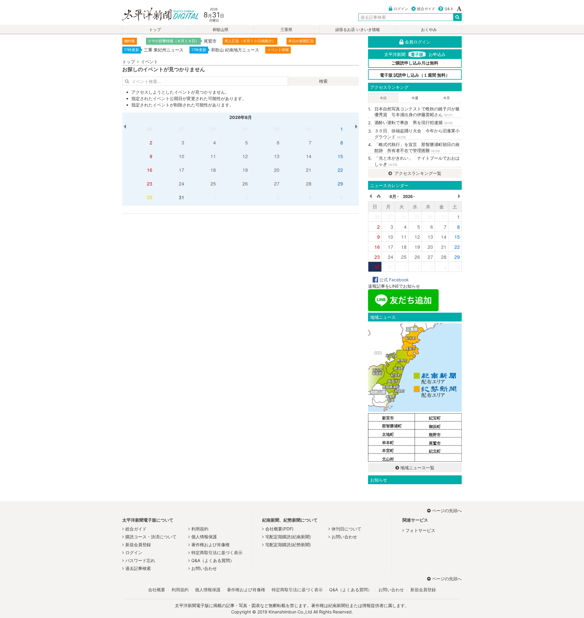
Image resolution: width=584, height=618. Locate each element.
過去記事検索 (138, 568)
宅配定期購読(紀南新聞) (288, 536)
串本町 (388, 442)
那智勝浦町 (392, 425)
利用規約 (199, 528)
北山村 (388, 459)
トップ (155, 29)
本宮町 (388, 450)
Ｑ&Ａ (449, 8)
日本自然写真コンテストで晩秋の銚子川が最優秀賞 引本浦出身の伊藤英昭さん (417, 111)
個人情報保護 (204, 536)
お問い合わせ (204, 568)
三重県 (286, 29)
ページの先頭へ (447, 510)
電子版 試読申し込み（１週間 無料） (415, 75)
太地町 (388, 434)
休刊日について (346, 528)
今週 (415, 98)
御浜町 (435, 426)
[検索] (457, 17)
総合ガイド (426, 8)
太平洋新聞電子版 (155, 15)
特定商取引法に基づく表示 (216, 552)
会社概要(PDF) (279, 528)
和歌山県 (220, 29)
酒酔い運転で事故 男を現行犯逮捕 (413, 122)
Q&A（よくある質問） (212, 560)
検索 (323, 81)
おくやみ (429, 29)
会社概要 (156, 589)
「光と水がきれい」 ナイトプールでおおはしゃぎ (417, 161)
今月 (446, 98)
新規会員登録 (138, 544)
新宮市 (388, 417)
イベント (149, 61)
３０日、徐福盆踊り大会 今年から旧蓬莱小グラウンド (417, 133)
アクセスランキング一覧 (417, 173)
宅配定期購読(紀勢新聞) (288, 544)
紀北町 (435, 451)
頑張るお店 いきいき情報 (357, 29)
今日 (383, 98)
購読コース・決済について (150, 536)
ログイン (401, 8)
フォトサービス (420, 530)
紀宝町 (435, 417)
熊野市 (435, 434)
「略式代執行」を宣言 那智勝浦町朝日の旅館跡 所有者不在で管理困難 (417, 147)
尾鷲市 (435, 443)
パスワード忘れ (140, 560)
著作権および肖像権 (210, 544)
